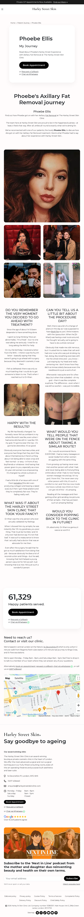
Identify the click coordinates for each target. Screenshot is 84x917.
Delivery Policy (25, 900)
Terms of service (54, 896)
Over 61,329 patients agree (15, 820)
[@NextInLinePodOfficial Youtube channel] (52, 912)
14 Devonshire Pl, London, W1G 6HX (22, 776)
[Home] (44, 9)
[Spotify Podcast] (37, 912)
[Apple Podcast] (56, 912)
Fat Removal (50, 115)
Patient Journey (23, 23)
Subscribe (72, 878)
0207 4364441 (14, 781)
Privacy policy (25, 896)
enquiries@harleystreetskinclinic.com (24, 786)
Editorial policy (10, 896)
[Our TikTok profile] (44, 912)
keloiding (18, 483)
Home (12, 23)
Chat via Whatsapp (30, 74)
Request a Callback (30, 72)
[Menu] (2, 9)
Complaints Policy (72, 896)
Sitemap (31, 913)
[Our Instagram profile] (41, 912)
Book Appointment (34, 65)
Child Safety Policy (57, 900)
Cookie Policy (39, 896)
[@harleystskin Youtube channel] (48, 912)
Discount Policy (40, 900)
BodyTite (55, 332)
